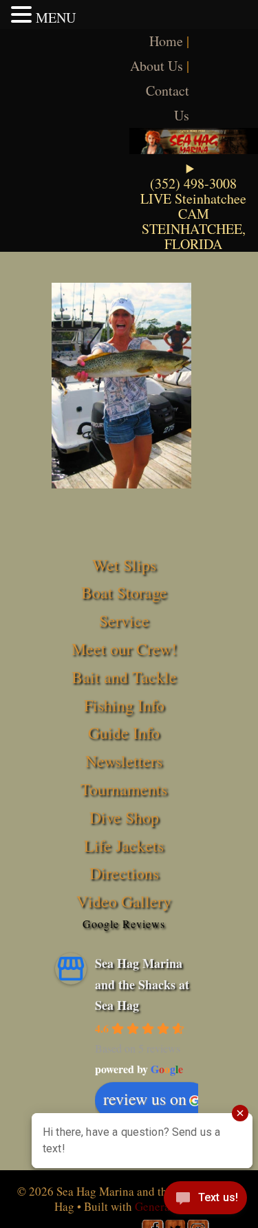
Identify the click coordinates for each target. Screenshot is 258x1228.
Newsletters (123, 761)
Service (124, 621)
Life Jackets (124, 845)
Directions (124, 873)
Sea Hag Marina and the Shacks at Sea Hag (142, 984)
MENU (56, 17)
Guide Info (124, 733)
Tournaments (123, 789)
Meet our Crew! (124, 649)
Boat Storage (124, 592)
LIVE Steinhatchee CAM (193, 206)
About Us (156, 65)
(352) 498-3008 (193, 183)
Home (166, 41)
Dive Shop (124, 817)
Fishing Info (124, 705)
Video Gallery (123, 901)
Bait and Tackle (124, 677)
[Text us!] (205, 1200)
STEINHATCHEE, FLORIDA (194, 236)
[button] (23, 14)
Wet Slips (124, 565)
